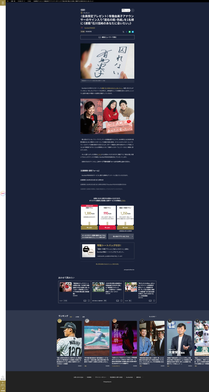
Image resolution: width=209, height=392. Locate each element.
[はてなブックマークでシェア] (133, 32)
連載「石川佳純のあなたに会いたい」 (112, 88)
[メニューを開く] (3, 3)
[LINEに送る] (129, 32)
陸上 (130, 300)
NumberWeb (129, 377)
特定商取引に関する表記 (116, 377)
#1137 (82, 10)
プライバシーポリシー (100, 377)
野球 (105, 300)
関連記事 (206, 384)
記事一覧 (13, 1)
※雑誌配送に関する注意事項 (125, 231)
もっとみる (152, 316)
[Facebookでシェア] (126, 32)
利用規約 (89, 377)
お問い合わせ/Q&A (78, 377)
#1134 (126, 300)
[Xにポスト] (123, 32)
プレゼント (86, 12)
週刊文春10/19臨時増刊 (97, 300)
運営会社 (138, 377)
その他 (29, 1)
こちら (99, 154)
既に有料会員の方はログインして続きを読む (107, 264)
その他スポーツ (21, 1)
